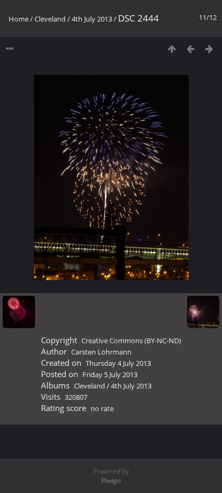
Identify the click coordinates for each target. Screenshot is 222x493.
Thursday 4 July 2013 (118, 363)
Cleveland (50, 19)
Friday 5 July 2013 (109, 374)
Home (19, 19)
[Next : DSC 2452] (209, 49)
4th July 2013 (92, 19)
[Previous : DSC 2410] (190, 49)
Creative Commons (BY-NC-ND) (131, 340)
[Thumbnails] (171, 49)
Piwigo (111, 480)
